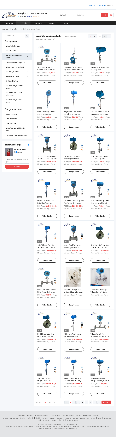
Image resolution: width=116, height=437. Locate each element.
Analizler (95, 415)
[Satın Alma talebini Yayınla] (111, 15)
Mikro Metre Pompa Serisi (15, 67)
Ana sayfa (9, 23)
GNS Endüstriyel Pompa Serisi (14, 101)
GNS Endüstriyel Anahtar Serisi (14, 87)
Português (68, 418)
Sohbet (19, 152)
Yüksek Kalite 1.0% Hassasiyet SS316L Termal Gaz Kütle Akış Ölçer (100, 336)
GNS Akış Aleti (11, 51)
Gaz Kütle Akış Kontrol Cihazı (14, 56)
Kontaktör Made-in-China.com (72, 415)
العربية (99, 418)
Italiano (75, 418)
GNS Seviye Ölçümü (12, 72)
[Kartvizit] (28, 144)
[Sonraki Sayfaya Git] (109, 36)
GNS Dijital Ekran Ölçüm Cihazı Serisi (14, 94)
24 (45, 402)
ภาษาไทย (46, 420)
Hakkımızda (38, 23)
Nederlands (107, 418)
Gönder (17, 167)
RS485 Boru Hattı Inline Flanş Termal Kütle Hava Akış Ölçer (45, 336)
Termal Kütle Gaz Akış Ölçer (15, 62)
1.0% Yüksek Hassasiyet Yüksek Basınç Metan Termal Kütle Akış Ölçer (99, 291)
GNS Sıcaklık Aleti (12, 81)
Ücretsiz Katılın (101, 5)
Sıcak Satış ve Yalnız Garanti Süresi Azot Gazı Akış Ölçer (46, 69)
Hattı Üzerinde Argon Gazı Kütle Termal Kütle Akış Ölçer (100, 247)
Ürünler (24, 23)
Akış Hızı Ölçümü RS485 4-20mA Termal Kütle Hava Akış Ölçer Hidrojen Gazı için (100, 114)
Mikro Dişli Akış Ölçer (13, 46)
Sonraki (105, 402)
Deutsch (59, 418)
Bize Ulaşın (64, 23)
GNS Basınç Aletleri (12, 76)
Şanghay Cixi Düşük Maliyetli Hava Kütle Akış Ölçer (46, 380)
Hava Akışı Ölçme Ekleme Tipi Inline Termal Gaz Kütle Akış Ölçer (73, 69)
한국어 (93, 418)
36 (50, 402)
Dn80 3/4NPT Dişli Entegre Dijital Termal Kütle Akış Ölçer (46, 291)
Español (52, 418)
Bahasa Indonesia (72, 420)
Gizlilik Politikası (55, 415)
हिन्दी (40, 420)
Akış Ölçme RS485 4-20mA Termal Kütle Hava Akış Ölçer (73, 114)
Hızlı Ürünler (87, 415)
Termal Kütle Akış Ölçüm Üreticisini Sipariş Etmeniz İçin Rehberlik (73, 291)
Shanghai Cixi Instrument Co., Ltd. (33, 13)
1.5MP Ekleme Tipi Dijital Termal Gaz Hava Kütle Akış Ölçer (47, 247)
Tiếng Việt (61, 420)
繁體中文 (30, 418)
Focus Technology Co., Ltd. (57, 424)
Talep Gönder (47, 83)
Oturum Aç (92, 5)
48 (54, 402)
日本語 (38, 418)
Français (44, 418)
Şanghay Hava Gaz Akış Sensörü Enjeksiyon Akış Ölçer (72, 380)
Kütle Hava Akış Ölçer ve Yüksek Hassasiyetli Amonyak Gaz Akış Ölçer (72, 336)
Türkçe (54, 420)
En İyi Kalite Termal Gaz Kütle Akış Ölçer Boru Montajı (72, 158)
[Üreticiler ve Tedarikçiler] (16, 4)
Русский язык (84, 418)
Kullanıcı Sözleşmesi (41, 415)
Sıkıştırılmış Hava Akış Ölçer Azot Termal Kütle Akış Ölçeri (74, 203)
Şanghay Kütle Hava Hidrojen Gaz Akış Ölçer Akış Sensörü (100, 380)
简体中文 (22, 418)
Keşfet (51, 23)
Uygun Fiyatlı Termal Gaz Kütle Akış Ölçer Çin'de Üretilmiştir (72, 247)
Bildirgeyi (30, 415)
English (15, 418)
